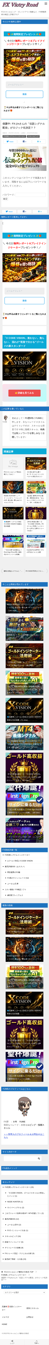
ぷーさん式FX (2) (14, 1225)
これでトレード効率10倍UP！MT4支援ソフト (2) (24, 1213)
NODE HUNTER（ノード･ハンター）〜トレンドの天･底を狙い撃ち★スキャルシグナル (13, 499)
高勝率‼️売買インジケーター (12, 1308)
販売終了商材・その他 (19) (15, 1259)
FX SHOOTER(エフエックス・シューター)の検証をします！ (37, 571)
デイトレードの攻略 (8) (14, 1248)
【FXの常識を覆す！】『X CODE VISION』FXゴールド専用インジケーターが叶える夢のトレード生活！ (35, 526)
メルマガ (5, 1317)
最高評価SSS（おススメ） (15, 867)
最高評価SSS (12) (12, 1219)
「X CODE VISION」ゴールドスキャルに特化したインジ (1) (26, 1194)
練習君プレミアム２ (15, 895)
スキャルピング (33, 136)
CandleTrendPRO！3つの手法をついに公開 (35, 551)
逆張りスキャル (32, 1308)
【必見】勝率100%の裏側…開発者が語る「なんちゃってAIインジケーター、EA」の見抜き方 (35, 499)
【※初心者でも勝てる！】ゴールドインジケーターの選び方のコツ (35, 474)
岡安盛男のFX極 (13, 872)
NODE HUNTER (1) (15, 1202)
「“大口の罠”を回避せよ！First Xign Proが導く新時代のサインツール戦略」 (13, 552)
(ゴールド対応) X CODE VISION (20, 861)
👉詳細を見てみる (24, 393)
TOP (18, 1272)
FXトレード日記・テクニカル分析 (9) (19, 1253)
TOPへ (36, 1343)
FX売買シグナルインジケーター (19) (19, 1187)
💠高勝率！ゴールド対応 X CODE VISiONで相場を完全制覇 (13, 524)
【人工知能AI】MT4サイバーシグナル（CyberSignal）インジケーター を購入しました (24, 744)
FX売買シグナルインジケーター (14, 136)
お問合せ (29, 1317)
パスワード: (9, 195)
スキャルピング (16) (13, 1236)
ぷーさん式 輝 (12, 884)
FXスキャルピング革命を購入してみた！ (12, 473)
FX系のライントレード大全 (18, 878)
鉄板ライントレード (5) (14, 1242)
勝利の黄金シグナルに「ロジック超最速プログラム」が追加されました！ (14, 571)
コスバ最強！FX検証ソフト (15, 889)
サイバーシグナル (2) (15, 1208)
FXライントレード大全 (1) (17, 1230)
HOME (4, 1324)
